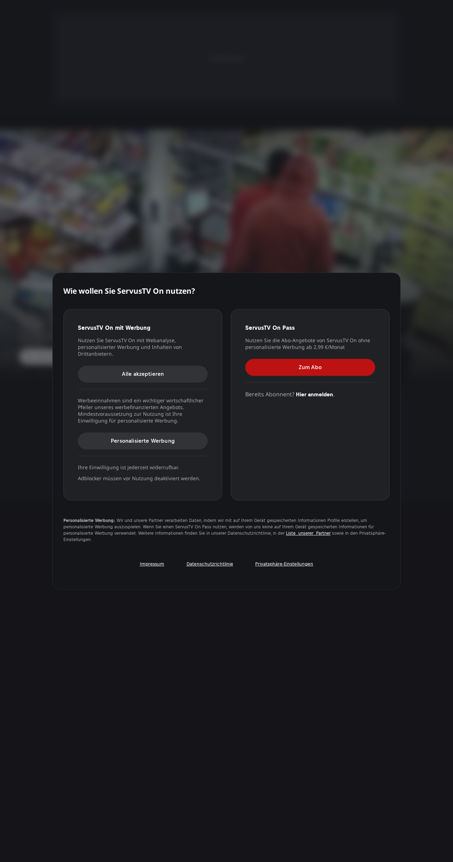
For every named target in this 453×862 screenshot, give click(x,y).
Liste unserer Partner (308, 533)
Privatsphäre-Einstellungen (284, 564)
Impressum (152, 564)
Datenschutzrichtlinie (210, 564)
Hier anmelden (314, 394)
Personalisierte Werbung (143, 441)
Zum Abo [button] (310, 367)
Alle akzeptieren (143, 374)
